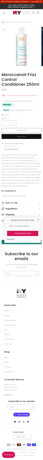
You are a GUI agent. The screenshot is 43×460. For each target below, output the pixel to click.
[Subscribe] (36, 273)
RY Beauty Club (9, 372)
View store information (11, 149)
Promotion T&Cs (9, 339)
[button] (4, 12)
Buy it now (21, 136)
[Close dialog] (38, 220)
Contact (6, 311)
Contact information (28, 455)
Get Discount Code (23, 233)
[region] (21, 1)
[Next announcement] (39, 6)
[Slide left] (17, 70)
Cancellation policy (16, 455)
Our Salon (7, 367)
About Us (7, 334)
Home (3, 22)
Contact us (8, 394)
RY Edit (6, 362)
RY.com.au (13, 449)
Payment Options (9, 325)
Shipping (7, 316)
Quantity (4, 119)
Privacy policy (33, 449)
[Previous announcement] (4, 6)
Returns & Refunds (10, 320)
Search (6, 358)
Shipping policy (32, 452)
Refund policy (22, 452)
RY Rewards (8, 344)
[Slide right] (26, 70)
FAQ (5, 330)
